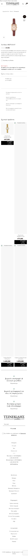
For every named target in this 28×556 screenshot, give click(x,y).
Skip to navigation (4, 0)
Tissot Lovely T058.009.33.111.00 (20, 235)
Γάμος (14, 483)
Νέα (14, 448)
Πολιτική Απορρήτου (14, 513)
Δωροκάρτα (14, 493)
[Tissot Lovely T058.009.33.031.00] (7, 128)
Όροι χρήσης (14, 511)
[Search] (23, 3)
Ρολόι (11, 11)
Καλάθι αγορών (14, 539)
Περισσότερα (14, 380)
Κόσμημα (14, 478)
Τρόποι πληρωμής (14, 506)
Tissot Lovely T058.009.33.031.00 (7, 136)
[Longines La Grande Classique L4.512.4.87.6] (20, 301)
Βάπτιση (14, 485)
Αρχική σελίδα (6, 11)
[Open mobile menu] (1, 3)
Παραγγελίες (14, 533)
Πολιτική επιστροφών (14, 508)
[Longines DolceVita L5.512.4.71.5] (7, 301)
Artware (14, 553)
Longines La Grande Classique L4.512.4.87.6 (21, 358)
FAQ (14, 521)
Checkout (14, 541)
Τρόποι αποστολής (14, 503)
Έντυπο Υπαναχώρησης (14, 516)
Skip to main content (12, 0)
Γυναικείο (16, 11)
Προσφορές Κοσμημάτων (14, 488)
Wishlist (14, 536)
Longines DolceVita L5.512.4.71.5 (7, 358)
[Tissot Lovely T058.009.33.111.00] (20, 178)
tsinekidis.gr (8, 552)
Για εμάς (14, 445)
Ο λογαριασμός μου (14, 531)
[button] (7, 143)
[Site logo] (12, 3)
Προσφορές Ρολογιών (14, 491)
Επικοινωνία (14, 451)
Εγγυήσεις (14, 518)
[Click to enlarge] (4, 37)
